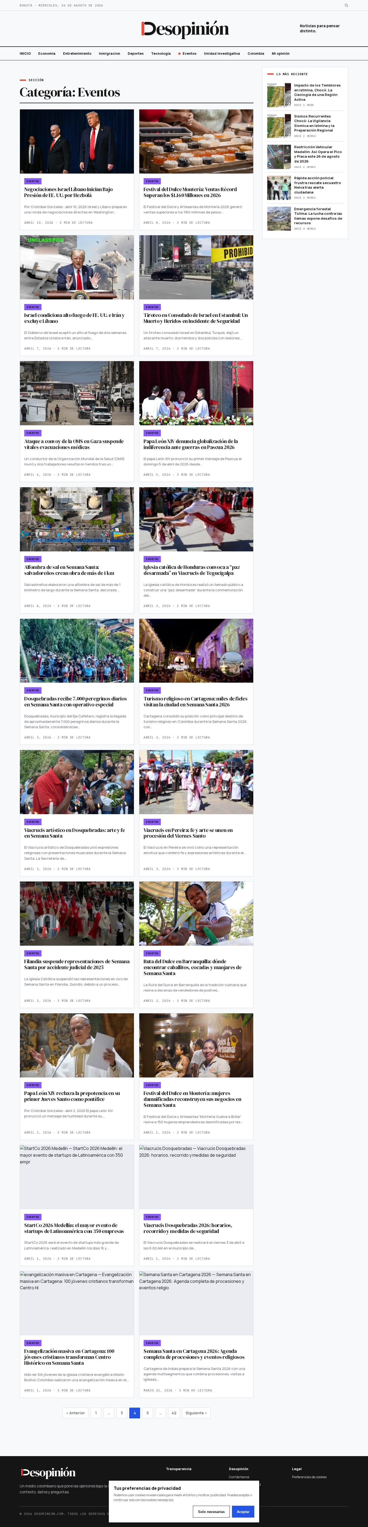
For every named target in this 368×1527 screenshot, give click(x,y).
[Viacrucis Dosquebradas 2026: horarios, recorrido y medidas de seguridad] (196, 1177)
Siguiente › (196, 1412)
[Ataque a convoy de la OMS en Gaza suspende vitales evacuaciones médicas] (77, 393)
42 (174, 1412)
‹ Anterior (75, 1412)
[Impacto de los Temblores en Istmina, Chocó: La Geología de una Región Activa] (279, 95)
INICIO (25, 53)
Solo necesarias (211, 1512)
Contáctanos (239, 1477)
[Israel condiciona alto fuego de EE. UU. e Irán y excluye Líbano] (77, 267)
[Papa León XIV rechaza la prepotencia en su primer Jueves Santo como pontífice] (77, 1045)
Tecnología (161, 53)
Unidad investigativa (222, 53)
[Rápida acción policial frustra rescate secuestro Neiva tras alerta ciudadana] (279, 188)
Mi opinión (281, 53)
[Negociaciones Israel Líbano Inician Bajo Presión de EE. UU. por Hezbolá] (77, 141)
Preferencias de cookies (309, 1477)
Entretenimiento (77, 53)
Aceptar (243, 1512)
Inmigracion (109, 53)
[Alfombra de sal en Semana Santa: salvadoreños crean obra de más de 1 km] (77, 519)
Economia (46, 53)
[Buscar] (346, 5)
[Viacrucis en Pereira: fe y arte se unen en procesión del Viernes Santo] (196, 782)
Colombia (256, 53)
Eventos (189, 53)
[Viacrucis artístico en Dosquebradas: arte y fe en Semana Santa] (77, 782)
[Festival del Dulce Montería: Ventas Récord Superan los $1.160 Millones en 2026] (196, 141)
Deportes (136, 53)
